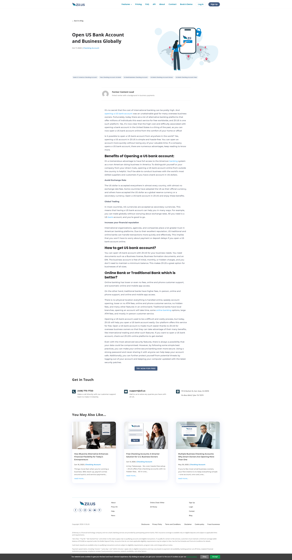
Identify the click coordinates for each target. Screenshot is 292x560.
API (154, 4)
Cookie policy (199, 524)
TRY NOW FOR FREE (146, 368)
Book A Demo (186, 4)
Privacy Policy (157, 524)
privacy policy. (192, 557)
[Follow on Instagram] (85, 510)
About (162, 4)
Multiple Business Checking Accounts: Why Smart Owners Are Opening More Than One (196, 457)
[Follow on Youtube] (95, 510)
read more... (79, 478)
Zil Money (153, 507)
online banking (163, 310)
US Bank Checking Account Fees (186, 77)
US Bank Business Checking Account (136, 77)
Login (191, 507)
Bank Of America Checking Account (85, 77)
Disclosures (145, 524)
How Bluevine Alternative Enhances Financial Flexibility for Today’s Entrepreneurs (91, 457)
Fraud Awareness (213, 524)
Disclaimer (188, 524)
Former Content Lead (123, 92)
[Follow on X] (80, 510)
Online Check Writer (157, 503)
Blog (190, 515)
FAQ (147, 4)
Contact (172, 4)
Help (113, 511)
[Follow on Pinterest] (99, 510)
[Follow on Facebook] (75, 510)
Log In (200, 4)
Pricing (138, 4)
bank (110, 217)
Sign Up (214, 4)
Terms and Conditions (173, 524)
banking (173, 161)
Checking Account (91, 48)
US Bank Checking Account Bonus (162, 77)
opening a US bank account (118, 113)
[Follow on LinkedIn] (90, 510)
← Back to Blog (77, 21)
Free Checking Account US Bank (110, 77)
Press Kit (114, 507)
